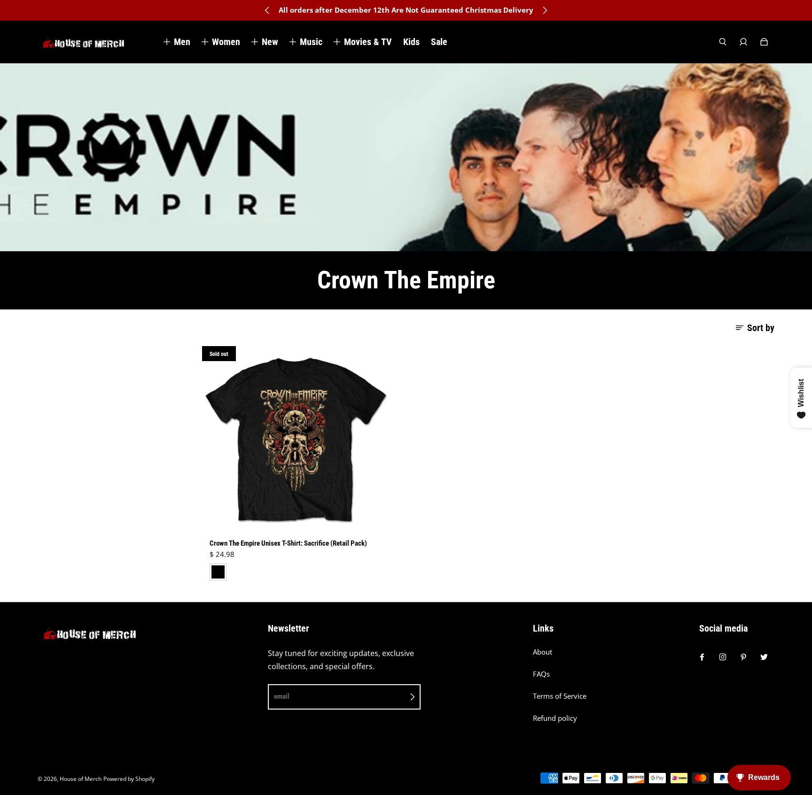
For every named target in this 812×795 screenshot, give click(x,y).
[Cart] (764, 41)
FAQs (541, 674)
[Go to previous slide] (267, 10)
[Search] (722, 41)
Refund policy (555, 718)
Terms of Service (559, 696)
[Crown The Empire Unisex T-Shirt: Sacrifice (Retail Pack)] (296, 439)
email (281, 696)
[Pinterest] (743, 657)
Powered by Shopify (129, 779)
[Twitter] (764, 657)
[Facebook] (702, 657)
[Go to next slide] (544, 10)
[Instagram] (722, 657)
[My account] (743, 41)
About (542, 652)
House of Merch (81, 779)
